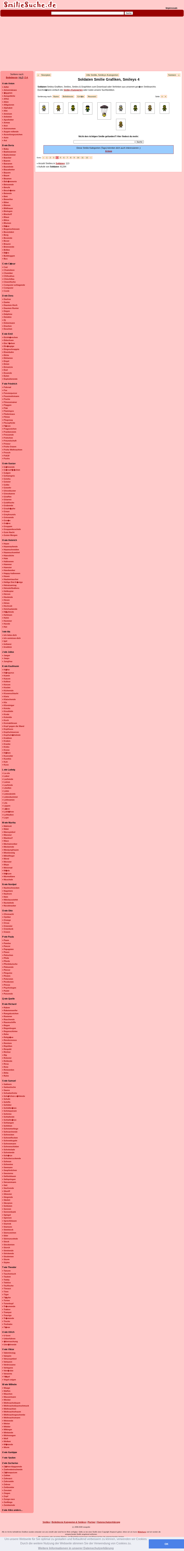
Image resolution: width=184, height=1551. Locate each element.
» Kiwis (5, 696)
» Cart (5, 267)
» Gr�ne (6, 523)
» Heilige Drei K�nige (12, 582)
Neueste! (92, 96)
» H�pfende (8, 612)
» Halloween (8, 561)
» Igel (4, 641)
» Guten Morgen (9, 535)
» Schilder (7, 1105)
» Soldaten (7, 1206)
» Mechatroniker (9, 844)
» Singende (7, 1197)
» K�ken (6, 753)
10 (78, 158)
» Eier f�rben (8, 343)
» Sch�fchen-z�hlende (13, 1096)
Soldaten (60, 163)
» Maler (5, 829)
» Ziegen (6, 1493)
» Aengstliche (8, 96)
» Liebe (5, 791)
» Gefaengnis (8, 476)
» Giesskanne (8, 494)
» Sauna (6, 1090)
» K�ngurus (8, 673)
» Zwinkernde (8, 1505)
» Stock (5, 1241)
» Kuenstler (7, 756)
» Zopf (5, 1496)
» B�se (5, 226)
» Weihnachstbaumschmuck (15, 1406)
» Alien (5, 102)
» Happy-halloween (11, 573)
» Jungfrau (7, 661)
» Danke (6, 302)
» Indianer (7, 644)
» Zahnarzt (7, 1478)
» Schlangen (8, 1123)
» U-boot (6, 1335)
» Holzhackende (9, 609)
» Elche (5, 355)
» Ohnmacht (8, 914)
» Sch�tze (7, 1155)
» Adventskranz (9, 90)
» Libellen (6, 788)
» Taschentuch (9, 1274)
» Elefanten (7, 358)
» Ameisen (7, 114)
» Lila (4, 803)
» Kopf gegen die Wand (13, 726)
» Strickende (8, 1253)
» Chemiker (7, 273)
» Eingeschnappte (10, 349)
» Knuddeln (7, 711)
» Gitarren (7, 499)
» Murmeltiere (8, 876)
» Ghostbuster (9, 491)
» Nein (5, 897)
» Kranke (6, 744)
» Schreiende (8, 1152)
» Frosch (6, 452)
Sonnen (172, 75)
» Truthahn (7, 1324)
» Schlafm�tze (9, 1120)
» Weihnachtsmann (11, 1418)
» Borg (5, 235)
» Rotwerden (8, 1070)
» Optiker (6, 917)
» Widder (6, 1427)
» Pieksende (7, 967)
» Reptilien (7, 1046)
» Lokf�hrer (8, 812)
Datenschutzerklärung (108, 1522)
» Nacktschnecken (10, 888)
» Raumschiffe (9, 1022)
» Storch (6, 1247)
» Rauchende (8, 1019)
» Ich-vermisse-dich (11, 638)
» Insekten (7, 647)
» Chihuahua (8, 276)
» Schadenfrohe (9, 1093)
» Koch (5, 720)
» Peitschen (7, 955)
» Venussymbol (9, 1359)
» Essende (7, 373)
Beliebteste (12, 77)
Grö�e (80, 96)
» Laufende (7, 785)
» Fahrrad (6, 387)
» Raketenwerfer (9, 1010)
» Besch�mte (8, 190)
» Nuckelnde (8, 903)
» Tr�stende (8, 1318)
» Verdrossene (8, 1365)
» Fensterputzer (9, 393)
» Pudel (5, 991)
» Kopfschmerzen (10, 732)
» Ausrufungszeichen (12, 134)
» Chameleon (8, 270)
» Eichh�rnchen (10, 337)
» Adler (5, 87)
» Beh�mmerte (9, 181)
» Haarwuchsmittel (11, 552)
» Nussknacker (9, 906)
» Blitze (5, 220)
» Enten (5, 364)
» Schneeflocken (10, 1138)
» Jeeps (5, 658)
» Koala (5, 714)
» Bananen (7, 164)
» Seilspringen (9, 1179)
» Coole (5, 291)
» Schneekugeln (9, 1140)
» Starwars (7, 1227)
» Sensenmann (9, 1182)
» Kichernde (7, 690)
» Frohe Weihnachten (12, 450)
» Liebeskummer (10, 797)
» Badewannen (9, 152)
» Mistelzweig (8, 853)
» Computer (7, 288)
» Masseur (7, 835)
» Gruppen (7, 526)
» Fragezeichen (9, 429)
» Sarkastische (9, 1087)
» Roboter (7, 1058)
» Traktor (6, 1309)
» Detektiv (7, 317)
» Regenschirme (9, 1031)
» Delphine (7, 314)
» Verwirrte (7, 1374)
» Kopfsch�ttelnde (11, 735)
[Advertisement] (92, 42)
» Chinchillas (8, 279)
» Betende (7, 193)
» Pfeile (5, 958)
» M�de (6, 870)
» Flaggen (7, 405)
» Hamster (7, 567)
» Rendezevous (9, 1040)
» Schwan (6, 1161)
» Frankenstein (9, 432)
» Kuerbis (6, 759)
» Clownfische (9, 282)
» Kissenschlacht (10, 693)
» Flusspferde (8, 423)
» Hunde (6, 624)
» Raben (6, 1007)
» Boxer (5, 241)
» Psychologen (9, 988)
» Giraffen (7, 497)
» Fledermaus (8, 414)
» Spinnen (7, 1218)
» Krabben (7, 738)
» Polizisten (7, 979)
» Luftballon (8, 815)
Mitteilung (142, 1532)
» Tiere (5, 1292)
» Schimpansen (9, 1111)
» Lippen (6, 806)
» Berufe (6, 187)
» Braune (6, 244)
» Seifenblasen (9, 1176)
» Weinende (7, 1421)
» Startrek (6, 1224)
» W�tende (7, 1444)
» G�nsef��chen (11, 470)
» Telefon (6, 1283)
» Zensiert (7, 1490)
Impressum (171, 8)
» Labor (5, 776)
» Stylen (6, 1262)
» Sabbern (7, 1084)
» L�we (6, 809)
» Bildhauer (7, 208)
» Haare (5, 544)
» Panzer (6, 946)
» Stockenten (8, 1245)
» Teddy (6, 1280)
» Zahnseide (8, 1481)
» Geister (6, 482)
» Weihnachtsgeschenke (13, 1415)
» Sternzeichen (9, 1233)
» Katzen (6, 679)
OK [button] (166, 1544)
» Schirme (7, 1114)
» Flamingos (8, 411)
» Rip (4, 1055)
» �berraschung (10, 1341)
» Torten (6, 1300)
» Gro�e (6, 520)
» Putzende (7, 994)
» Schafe (6, 1099)
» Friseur (6, 444)
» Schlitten (7, 1126)
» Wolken (6, 1441)
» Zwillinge (7, 1502)
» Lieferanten (8, 800)
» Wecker (6, 1400)
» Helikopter (7, 591)
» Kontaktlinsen (9, 723)
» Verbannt (7, 1362)
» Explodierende (9, 379)
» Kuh (5, 762)
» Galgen (6, 473)
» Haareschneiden (10, 550)
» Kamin (6, 676)
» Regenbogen (9, 1028)
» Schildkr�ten (9, 1108)
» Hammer (7, 564)
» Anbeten (7, 117)
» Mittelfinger (8, 856)
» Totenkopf (7, 1303)
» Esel (5, 370)
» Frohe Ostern (9, 447)
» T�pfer (6, 1297)
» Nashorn (7, 894)
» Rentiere (7, 1043)
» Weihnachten (9, 1409)
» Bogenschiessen (11, 229)
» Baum (5, 175)
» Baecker (6, 158)
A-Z (21, 77)
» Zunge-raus (8, 1499)
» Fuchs (6, 458)
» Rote (5, 1067)
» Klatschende (9, 699)
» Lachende (7, 779)
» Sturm (6, 1259)
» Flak (5, 408)
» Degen (6, 311)
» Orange (6, 920)
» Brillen (6, 250)
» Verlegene (7, 1368)
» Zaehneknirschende (12, 1469)
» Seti (4, 1185)
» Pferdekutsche (9, 964)
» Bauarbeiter (8, 169)
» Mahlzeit (7, 826)
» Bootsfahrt (8, 232)
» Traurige (7, 1315)
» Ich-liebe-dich (9, 635)
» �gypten (7, 93)
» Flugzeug (7, 420)
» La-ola (6, 773)
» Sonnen (6, 1209)
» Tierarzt (6, 1288)
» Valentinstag (8, 1353)
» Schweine (7, 1164)
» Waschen (7, 1394)
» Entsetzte (7, 367)
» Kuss (5, 765)
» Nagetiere (7, 891)
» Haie (5, 558)
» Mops (5, 865)
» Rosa (5, 1064)
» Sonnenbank (9, 1212)
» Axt (4, 140)
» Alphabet (7, 108)
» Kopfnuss (7, 729)
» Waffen (6, 1391)
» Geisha (6, 479)
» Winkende (7, 1432)
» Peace (5, 952)
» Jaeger (6, 655)
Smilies (46, 1522)
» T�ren (6, 1327)
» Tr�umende (8, 1306)
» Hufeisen (7, 615)
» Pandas (6, 943)
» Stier (5, 1236)
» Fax (4, 390)
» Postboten (8, 982)
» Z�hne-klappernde (12, 1466)
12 (87, 158)
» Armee (6, 123)
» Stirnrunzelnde (10, 1239)
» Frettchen (7, 438)
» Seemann (7, 1167)
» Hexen (6, 600)
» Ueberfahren (8, 1339)
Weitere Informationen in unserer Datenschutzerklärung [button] (76, 1548)
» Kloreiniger (8, 705)
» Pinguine (7, 973)
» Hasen (6, 576)
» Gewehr (6, 488)
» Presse (6, 985)
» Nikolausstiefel (10, 900)
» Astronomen (9, 128)
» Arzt (5, 126)
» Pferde (6, 961)
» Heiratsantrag (9, 585)
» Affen (5, 99)
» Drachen (7, 326)
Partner (92, 1522)
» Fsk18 (5, 456)
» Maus (5, 841)
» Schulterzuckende (11, 1158)
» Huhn (5, 618)
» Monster (7, 862)
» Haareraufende (10, 546)
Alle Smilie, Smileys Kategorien (102, 75)
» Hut (4, 627)
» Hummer (7, 621)
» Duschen (7, 329)
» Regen (6, 1025)
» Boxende (7, 238)
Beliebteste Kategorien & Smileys (69, 1522)
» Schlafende (8, 1117)
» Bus (5, 259)
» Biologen (7, 211)
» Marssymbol (8, 832)
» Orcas (5, 923)
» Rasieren (7, 1016)
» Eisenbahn (8, 352)
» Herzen (6, 594)
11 (83, 158)
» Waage (6, 1388)
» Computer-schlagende (13, 285)
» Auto (5, 137)
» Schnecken (8, 1135)
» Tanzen (6, 1271)
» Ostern (6, 932)
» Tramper (7, 1312)
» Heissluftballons (10, 588)
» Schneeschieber (10, 1146)
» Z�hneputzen (9, 1472)
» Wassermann (9, 1397)
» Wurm (5, 1447)
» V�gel (6, 1376)
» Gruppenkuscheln (11, 529)
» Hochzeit (7, 606)
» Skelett (6, 1200)
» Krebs (5, 747)
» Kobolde (7, 717)
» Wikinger (7, 1429)
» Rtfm (5, 1073)
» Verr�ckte (7, 1371)
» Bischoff (7, 214)
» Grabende (7, 505)
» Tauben (6, 1277)
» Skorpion (7, 1203)
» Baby (5, 149)
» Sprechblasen (9, 1221)
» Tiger (5, 1294)
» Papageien (8, 949)
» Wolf (5, 1438)
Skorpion (45, 75)
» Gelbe (5, 485)
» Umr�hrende (9, 1344)
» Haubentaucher (10, 579)
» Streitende (7, 1250)
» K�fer (6, 670)
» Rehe (5, 1034)
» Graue (6, 511)
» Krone (6, 750)
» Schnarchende (9, 1132)
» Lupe (5, 818)
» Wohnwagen (9, 1435)
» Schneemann (9, 1144)
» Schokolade (8, 1149)
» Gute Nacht (8, 532)
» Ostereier (7, 926)
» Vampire (6, 1356)
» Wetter (6, 1423)
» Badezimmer (9, 155)
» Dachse (6, 299)
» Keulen (6, 687)
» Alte (5, 111)
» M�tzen (7, 874)
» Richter (6, 1052)
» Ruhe (5, 1076)
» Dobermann (8, 323)
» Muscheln (7, 879)
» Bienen (6, 205)
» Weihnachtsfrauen (11, 1412)
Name (56, 96)
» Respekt (7, 1049)
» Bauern (6, 173)
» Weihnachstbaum (11, 1403)
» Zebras (6, 1484)
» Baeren (6, 161)
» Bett (5, 196)
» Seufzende (8, 1188)
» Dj (4, 320)
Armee (108, 151)
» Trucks (6, 1321)
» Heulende (7, 597)
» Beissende (8, 184)
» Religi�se (7, 1037)
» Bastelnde (7, 167)
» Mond (5, 859)
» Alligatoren (8, 105)
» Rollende (7, 1061)
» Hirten (6, 603)
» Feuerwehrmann (10, 396)
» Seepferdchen (9, 1170)
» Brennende (8, 247)
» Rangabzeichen (10, 1013)
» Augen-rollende (10, 132)
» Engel (5, 361)
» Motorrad (7, 868)
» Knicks (6, 708)
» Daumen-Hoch (9, 305)
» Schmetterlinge (10, 1129)
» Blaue (5, 217)
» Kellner (6, 681)
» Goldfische (8, 503)
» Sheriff (6, 1191)
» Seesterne (7, 1173)
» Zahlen (6, 1475)
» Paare (5, 940)
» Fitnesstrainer (9, 402)
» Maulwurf (7, 838)
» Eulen (5, 376)
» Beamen (7, 178)
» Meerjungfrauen (10, 850)
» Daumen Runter (10, 308)
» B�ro (5, 253)
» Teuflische (7, 1286)
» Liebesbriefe (8, 794)
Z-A (26, 77)
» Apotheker (8, 120)
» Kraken (6, 741)
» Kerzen (6, 685)
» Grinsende (8, 517)
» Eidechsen (8, 340)
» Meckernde (8, 847)
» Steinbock (7, 1230)
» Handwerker (8, 570)
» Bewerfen (7, 199)
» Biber (5, 202)
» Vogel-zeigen (9, 1380)
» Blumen (6, 223)
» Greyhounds (9, 514)
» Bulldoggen (8, 256)
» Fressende (8, 435)
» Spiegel (6, 1215)
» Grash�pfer (8, 508)
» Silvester (7, 1194)
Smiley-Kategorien (73, 90)
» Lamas (6, 782)
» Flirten (6, 417)
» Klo (4, 702)
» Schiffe (6, 1102)
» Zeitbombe (8, 1487)
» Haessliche (8, 555)
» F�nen (6, 426)
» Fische (6, 399)
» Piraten (6, 976)
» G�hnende (8, 467)
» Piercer (6, 970)
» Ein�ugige (8, 346)
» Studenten (8, 1256)
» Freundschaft (9, 441)
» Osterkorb (7, 929)
